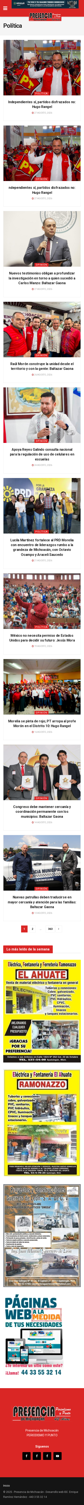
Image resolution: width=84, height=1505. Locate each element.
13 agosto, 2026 (43, 913)
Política (41, 93)
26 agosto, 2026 (43, 375)
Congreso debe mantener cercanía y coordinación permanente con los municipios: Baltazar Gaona (42, 812)
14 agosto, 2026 (43, 822)
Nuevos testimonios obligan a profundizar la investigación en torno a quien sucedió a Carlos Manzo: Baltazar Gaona (42, 278)
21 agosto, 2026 (43, 560)
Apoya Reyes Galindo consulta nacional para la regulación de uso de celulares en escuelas (42, 454)
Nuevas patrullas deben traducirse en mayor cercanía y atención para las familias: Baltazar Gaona (42, 902)
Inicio (6, 1485)
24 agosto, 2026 (43, 465)
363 (50, 928)
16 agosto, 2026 (43, 732)
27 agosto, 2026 (43, 113)
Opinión (41, 179)
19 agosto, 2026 (43, 646)
